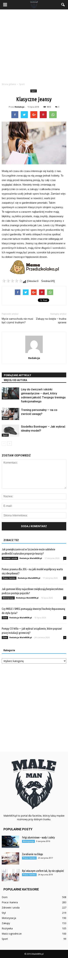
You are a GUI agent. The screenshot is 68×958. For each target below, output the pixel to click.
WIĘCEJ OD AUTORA (15, 380)
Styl (4, 912)
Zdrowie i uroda (10, 558)
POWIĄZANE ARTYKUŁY (17, 375)
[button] (63, 4)
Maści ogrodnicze (12, 933)
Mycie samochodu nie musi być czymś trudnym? (17, 320)
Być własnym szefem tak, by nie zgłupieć (43, 870)
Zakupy (6, 923)
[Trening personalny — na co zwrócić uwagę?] (10, 414)
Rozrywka (7, 928)
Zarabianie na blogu (32, 854)
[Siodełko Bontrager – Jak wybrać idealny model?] (10, 431)
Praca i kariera (9, 578)
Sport (33, 91)
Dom (5, 617)
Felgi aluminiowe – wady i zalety (38, 837)
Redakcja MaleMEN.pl (31, 558)
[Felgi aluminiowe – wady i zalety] (10, 842)
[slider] (12, 281)
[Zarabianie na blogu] (10, 858)
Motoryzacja (8, 598)
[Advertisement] (34, 45)
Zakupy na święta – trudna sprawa (51, 320)
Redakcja (19, 106)
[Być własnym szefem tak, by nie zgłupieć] (10, 875)
